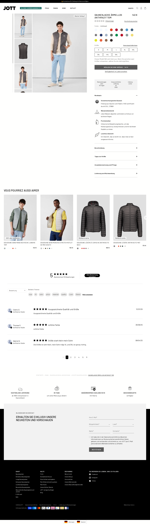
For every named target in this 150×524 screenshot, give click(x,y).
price (48, 294)
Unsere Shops (69, 476)
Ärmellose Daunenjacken (23, 476)
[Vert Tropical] (116, 35)
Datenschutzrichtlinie (31, 505)
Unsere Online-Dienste (46, 487)
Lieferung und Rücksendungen (67, 505)
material (56, 294)
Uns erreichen (69, 479)
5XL (32, 238)
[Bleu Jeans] (132, 30)
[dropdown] (17, 294)
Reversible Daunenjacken (23, 487)
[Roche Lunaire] (127, 35)
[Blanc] (96, 30)
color (41, 294)
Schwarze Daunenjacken (22, 482)
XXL (8, 238)
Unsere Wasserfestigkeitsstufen (74, 484)
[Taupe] (121, 30)
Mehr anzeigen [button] (87, 294)
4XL (24, 238)
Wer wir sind (68, 474)
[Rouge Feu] (111, 30)
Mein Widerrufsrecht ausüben (48, 482)
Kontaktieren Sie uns (46, 476)
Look (71, 294)
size (30, 294)
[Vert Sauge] (111, 35)
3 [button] (74, 357)
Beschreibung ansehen (130, 21)
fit (36, 294)
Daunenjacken (20, 474)
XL (32, 234)
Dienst (78, 294)
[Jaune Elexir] (96, 40)
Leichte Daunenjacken (79, 375)
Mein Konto (43, 484)
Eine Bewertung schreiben (92, 275)
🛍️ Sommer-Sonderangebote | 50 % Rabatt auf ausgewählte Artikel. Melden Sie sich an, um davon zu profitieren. (75, 1)
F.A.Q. (41, 474)
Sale (17, 497)
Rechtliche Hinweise (45, 505)
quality (63, 294)
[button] (63, 357)
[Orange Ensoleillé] (101, 40)
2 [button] (70, 357)
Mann (47, 375)
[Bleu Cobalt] (101, 35)
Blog (41, 492)
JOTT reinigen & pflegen (47, 490)
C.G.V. (55, 505)
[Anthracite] (96, 35)
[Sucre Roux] (106, 40)
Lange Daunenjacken (21, 479)
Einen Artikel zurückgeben (47, 479)
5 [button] (82, 357)
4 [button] (78, 357)
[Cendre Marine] (106, 35)
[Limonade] (132, 35)
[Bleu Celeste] (127, 30)
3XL (16, 238)
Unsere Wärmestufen (71, 482)
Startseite (39, 375)
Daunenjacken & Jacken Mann (60, 375)
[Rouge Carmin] (121, 35)
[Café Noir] (111, 40)
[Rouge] (116, 30)
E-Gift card (19, 494)
